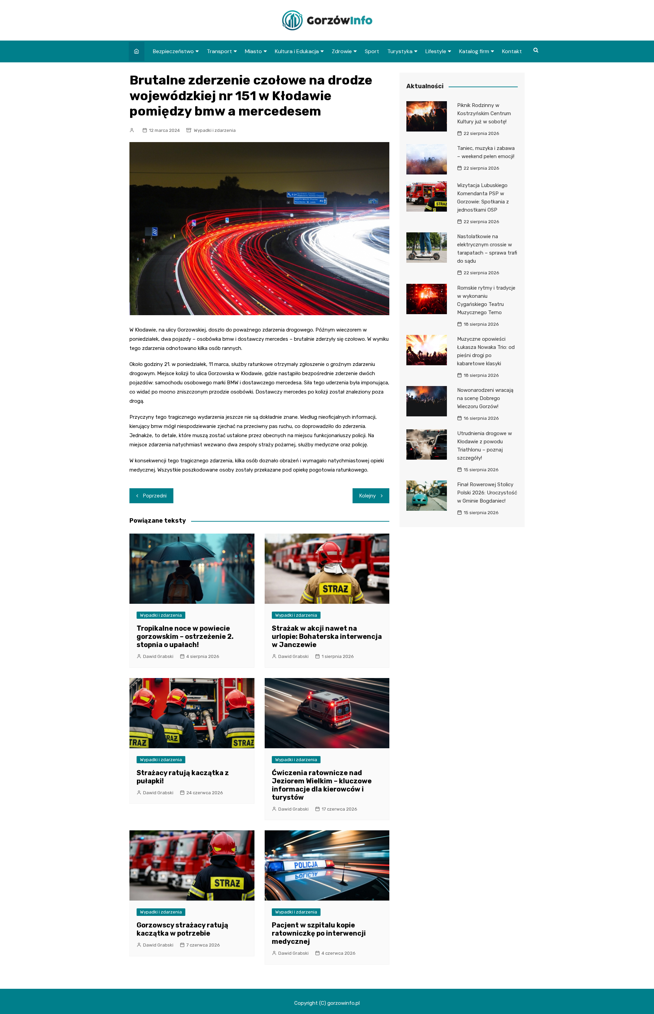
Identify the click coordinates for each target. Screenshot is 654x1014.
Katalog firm (474, 51)
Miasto (253, 51)
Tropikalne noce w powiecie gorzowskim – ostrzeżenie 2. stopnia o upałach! (185, 636)
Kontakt (512, 51)
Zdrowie (342, 51)
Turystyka (399, 51)
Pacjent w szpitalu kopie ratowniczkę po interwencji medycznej (319, 933)
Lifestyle (435, 51)
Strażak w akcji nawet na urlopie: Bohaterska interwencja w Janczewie (327, 636)
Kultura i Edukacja (297, 51)
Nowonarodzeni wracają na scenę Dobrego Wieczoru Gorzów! (485, 398)
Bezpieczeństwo (173, 51)
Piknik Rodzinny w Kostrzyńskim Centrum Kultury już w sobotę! (484, 113)
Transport (219, 51)
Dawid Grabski (158, 656)
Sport (372, 51)
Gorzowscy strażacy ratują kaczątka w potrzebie (182, 929)
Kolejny (367, 495)
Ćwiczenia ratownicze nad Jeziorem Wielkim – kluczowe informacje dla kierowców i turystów (322, 785)
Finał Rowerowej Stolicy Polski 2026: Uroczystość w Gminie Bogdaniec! (487, 492)
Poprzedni (155, 495)
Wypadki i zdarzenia (215, 130)
